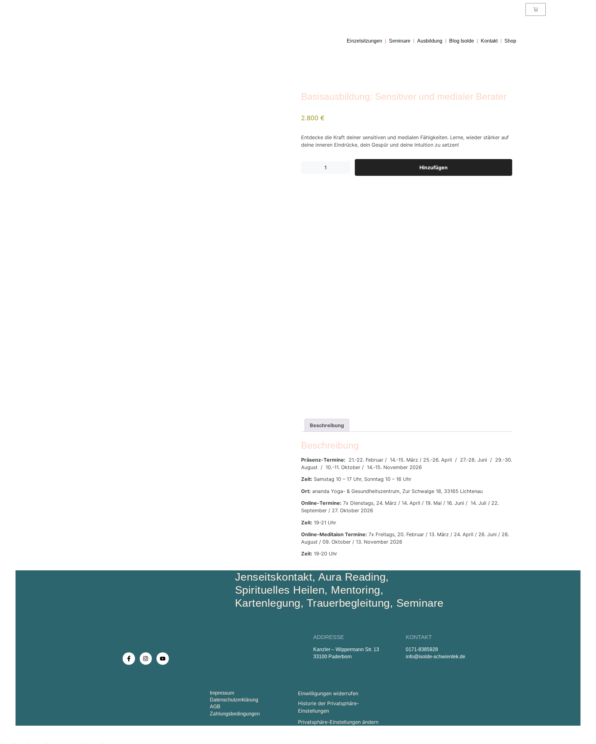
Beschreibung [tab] (327, 425)
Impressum (222, 693)
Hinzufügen (433, 167)
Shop (510, 41)
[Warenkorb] (536, 9)
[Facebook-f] (129, 658)
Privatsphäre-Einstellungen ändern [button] (338, 722)
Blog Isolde (461, 41)
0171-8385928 (422, 649)
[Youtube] (162, 658)
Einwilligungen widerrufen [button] (328, 693)
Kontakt (489, 41)
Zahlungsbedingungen (235, 713)
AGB (215, 706)
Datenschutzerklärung (234, 699)
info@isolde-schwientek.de (435, 656)
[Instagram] (146, 658)
